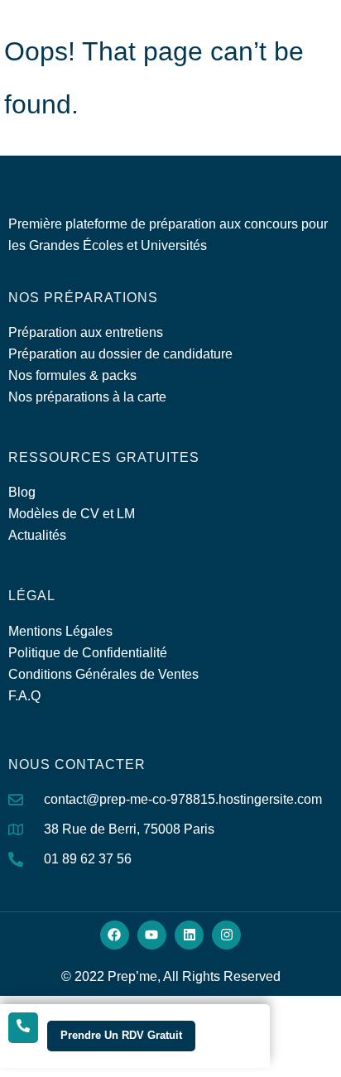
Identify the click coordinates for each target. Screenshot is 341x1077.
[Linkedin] (189, 935)
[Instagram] (226, 935)
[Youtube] (151, 935)
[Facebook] (114, 935)
